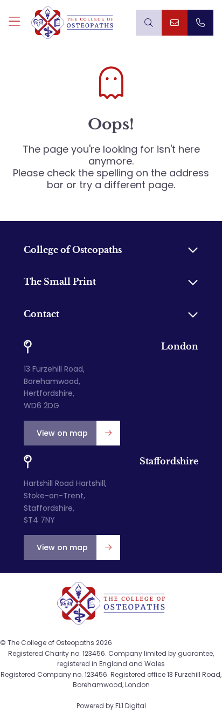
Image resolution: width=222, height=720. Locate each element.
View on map (62, 433)
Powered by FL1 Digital (111, 705)
